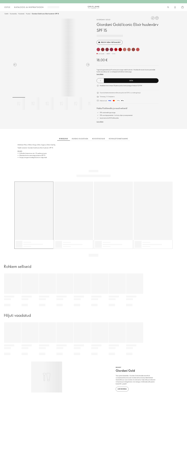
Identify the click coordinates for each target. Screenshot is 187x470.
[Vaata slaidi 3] (47, 103)
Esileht (6, 14)
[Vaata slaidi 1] (18, 103)
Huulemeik (21, 14)
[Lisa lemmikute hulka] (157, 18)
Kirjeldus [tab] (63, 139)
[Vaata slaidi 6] (90, 103)
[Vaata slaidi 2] (33, 103)
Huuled (28, 14)
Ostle (7, 7)
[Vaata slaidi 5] (75, 103)
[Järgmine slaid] (87, 64)
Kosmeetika (13, 14)
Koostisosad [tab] (98, 139)
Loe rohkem (100, 74)
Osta (131, 80)
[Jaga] (152, 18)
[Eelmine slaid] (15, 64)
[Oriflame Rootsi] (93, 7)
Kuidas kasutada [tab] (80, 139)
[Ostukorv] (182, 7)
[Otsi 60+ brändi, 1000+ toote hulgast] (168, 7)
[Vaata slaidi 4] (61, 103)
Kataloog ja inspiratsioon (29, 7)
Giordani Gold (103, 20)
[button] (98, 49)
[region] (51, 57)
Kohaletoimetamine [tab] (118, 139)
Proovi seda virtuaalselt (111, 42)
